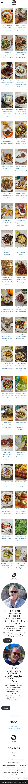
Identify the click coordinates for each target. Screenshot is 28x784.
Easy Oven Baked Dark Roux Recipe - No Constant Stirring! (21, 168)
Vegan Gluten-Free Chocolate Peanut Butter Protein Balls (20, 112)
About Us (7, 640)
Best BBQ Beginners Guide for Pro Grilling (20, 484)
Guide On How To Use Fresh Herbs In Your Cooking (20, 538)
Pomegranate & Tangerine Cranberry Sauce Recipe (20, 223)
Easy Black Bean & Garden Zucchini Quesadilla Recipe (7, 366)
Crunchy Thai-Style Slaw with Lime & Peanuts (7, 484)
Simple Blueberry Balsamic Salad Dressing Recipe (21, 55)
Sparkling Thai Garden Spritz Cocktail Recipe (20, 454)
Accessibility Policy (14, 730)
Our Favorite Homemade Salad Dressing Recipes (7, 425)
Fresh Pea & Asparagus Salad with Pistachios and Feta (7, 55)
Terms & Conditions (14, 728)
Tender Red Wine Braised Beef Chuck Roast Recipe (7, 196)
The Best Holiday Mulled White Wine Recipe (7, 223)
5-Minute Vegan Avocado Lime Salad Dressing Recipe (20, 395)
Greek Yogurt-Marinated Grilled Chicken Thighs (21, 336)
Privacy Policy (14, 726)
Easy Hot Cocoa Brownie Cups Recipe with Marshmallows (21, 196)
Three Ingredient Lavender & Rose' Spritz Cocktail (21, 28)
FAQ (14, 755)
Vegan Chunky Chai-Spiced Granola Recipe (7, 168)
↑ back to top (14, 716)
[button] (14, 782)
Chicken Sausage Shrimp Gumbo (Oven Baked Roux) (20, 141)
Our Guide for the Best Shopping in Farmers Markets (21, 511)
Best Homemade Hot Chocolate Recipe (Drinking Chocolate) (7, 141)
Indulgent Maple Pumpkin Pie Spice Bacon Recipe (21, 280)
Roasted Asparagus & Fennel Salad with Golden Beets (7, 566)
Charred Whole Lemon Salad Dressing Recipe (20, 566)
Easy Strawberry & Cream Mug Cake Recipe (7, 538)
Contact (14, 753)
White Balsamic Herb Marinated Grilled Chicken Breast (7, 511)
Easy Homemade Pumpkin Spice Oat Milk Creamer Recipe (7, 309)
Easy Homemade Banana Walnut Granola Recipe (7, 28)
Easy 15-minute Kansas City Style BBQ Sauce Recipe (20, 309)
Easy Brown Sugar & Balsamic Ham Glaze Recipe (7, 82)
